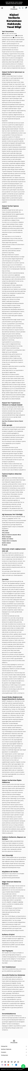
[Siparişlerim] (23, 8)
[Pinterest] (8, 1062)
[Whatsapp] (18, 1062)
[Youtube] (12, 1062)
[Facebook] (2, 1062)
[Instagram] (5, 1062)
